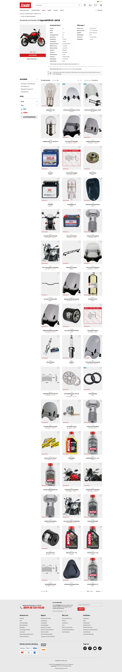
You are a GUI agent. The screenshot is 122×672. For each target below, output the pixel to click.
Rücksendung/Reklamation (26, 634)
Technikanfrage (23, 623)
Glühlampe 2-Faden (50, 110)
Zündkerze (71, 362)
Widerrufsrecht (87, 625)
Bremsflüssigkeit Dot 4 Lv (92, 584)
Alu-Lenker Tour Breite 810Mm (50, 299)
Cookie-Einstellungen (88, 634)
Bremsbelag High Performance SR (50, 393)
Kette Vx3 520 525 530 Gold (50, 458)
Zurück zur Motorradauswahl (28, 16)
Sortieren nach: (88, 80)
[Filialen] (84, 5)
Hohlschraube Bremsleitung (93, 236)
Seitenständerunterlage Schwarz (93, 204)
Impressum (86, 618)
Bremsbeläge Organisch (93, 330)
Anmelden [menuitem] (100, 10)
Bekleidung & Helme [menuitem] (24, 10)
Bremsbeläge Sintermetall (50, 584)
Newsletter (22, 627)
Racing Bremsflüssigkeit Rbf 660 (50, 489)
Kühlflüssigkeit (71, 458)
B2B (21, 620)
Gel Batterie (50, 173)
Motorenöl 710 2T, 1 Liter (71, 552)
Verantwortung (65, 632)
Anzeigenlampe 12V (71, 204)
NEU (25, 109)
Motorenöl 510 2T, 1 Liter (92, 552)
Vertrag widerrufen (24, 636)
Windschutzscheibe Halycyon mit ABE (71, 110)
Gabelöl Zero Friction (92, 299)
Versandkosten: (54, 666)
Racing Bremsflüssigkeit (92, 521)
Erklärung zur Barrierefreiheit (90, 629)
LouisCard (22, 632)
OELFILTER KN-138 (50, 552)
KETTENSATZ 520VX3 (71, 426)
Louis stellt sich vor (67, 618)
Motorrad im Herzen (46, 627)
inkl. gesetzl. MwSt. (57, 664)
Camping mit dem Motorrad (48, 636)
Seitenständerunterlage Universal (71, 584)
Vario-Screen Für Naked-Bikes (71, 141)
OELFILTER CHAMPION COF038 (72, 330)
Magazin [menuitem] (56, 10)
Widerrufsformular (87, 627)
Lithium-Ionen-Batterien (71, 236)
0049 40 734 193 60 (33, 607)
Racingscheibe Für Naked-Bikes (71, 489)
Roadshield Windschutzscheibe (93, 141)
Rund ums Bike (44, 632)
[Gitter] (78, 80)
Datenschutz (86, 623)
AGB (84, 620)
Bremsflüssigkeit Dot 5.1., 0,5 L (92, 458)
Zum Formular (58, 73)
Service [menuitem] (62, 10)
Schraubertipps (44, 625)
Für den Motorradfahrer (46, 634)
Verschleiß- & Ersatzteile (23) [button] (28, 83)
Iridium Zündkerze (50, 362)
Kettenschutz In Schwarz (71, 267)
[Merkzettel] (95, 5)
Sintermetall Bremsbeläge (71, 173)
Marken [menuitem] (49, 10)
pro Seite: (54, 80)
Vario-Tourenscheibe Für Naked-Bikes (50, 267)
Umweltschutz (86, 632)
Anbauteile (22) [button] (24, 91)
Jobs (63, 625)
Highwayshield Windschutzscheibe (71, 299)
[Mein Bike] (90, 5)
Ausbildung (65, 623)
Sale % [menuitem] (43, 10)
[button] (99, 1)
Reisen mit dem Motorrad (47, 629)
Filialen (64, 620)
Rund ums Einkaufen (67, 627)
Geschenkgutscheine (25, 629)
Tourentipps (44, 620)
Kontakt (22, 618)
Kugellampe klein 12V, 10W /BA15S (50, 141)
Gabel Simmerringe (93, 393)
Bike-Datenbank (24, 625)
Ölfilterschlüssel (92, 173)
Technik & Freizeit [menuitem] (35, 10)
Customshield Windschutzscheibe (92, 362)
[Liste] (80, 80)
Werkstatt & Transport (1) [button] (27, 89)
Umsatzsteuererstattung (68, 629)
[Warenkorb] (100, 5)
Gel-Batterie (50, 204)
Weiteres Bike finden (32, 59)
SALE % (25, 112)
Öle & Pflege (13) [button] (25, 86)
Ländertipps (44, 623)
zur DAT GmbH (78, 69)
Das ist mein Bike (33, 55)
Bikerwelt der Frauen (46, 618)
